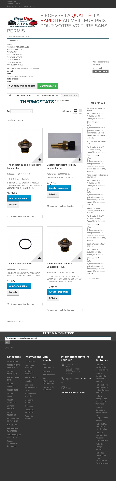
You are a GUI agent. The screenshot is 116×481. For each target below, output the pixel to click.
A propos (29, 406)
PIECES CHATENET (14, 57)
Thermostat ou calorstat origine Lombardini (24, 166)
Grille (75, 113)
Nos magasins (31, 377)
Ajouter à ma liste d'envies (22, 216)
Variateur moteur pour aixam (96, 109)
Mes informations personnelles (48, 381)
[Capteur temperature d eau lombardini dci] (64, 145)
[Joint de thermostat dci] (24, 244)
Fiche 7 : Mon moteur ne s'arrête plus (101, 426)
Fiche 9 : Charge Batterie (99, 446)
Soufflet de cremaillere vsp (96, 142)
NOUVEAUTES (13, 425)
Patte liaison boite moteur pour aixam (97, 176)
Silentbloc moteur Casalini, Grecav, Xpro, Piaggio (96, 210)
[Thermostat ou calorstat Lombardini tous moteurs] (64, 244)
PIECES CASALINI (14, 62)
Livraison (29, 381)
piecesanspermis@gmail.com (74, 392)
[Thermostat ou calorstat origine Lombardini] (24, 145)
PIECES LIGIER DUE (14, 49)
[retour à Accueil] (10, 95)
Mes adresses (48, 375)
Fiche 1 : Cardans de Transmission (101, 367)
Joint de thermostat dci (20, 263)
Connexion (11, 1)
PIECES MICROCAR (14, 55)
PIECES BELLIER (13, 60)
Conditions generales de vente (31, 387)
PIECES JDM (12, 52)
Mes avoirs (47, 371)
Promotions (30, 361)
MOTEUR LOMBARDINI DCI (47, 95)
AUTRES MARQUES (15, 65)
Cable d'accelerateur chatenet (96, 245)
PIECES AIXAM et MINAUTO (18, 47)
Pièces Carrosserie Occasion (12, 443)
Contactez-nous (13, 4)
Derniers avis (98, 103)
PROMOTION (12, 361)
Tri (8, 111)
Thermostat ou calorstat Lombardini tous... (60, 265)
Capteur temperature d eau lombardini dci (61, 166)
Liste (80, 113)
